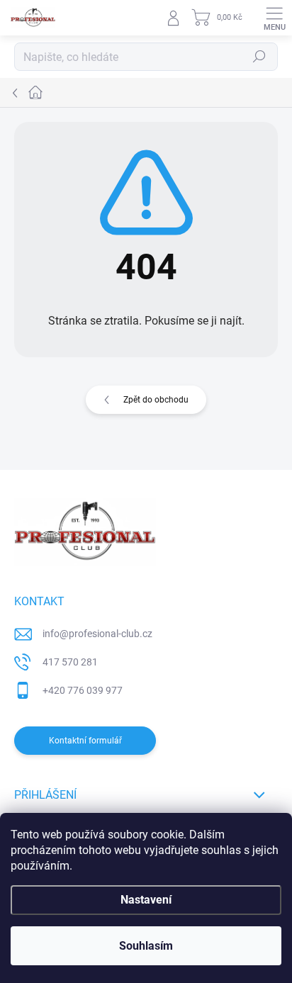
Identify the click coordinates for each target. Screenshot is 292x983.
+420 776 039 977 (83, 690)
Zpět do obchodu (156, 400)
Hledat (259, 57)
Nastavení (146, 899)
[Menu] (274, 17)
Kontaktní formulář (85, 741)
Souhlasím (146, 946)
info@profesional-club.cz (97, 633)
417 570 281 (70, 662)
